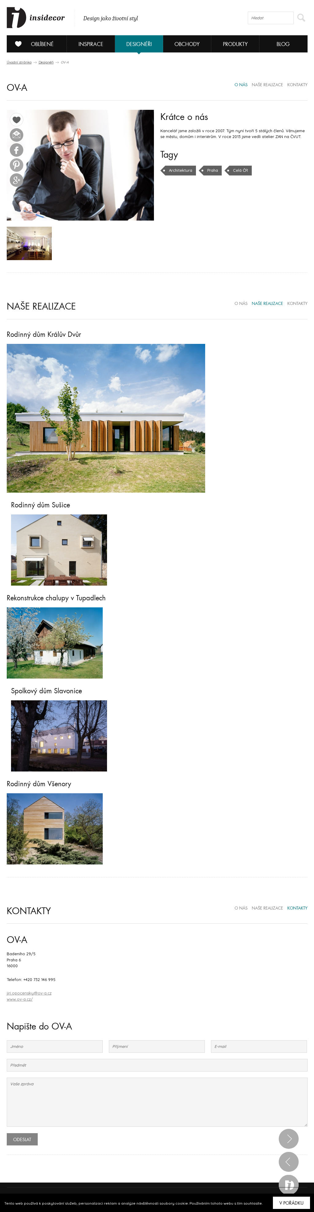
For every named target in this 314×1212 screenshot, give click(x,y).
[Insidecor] (36, 18)
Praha (212, 170)
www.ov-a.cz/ (20, 999)
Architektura (180, 170)
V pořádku (291, 1203)
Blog (283, 44)
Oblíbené (42, 44)
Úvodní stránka (19, 62)
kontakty (297, 85)
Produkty (235, 44)
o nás (241, 85)
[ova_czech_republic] (29, 243)
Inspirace (90, 44)
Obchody (187, 44)
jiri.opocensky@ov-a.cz (29, 993)
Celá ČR (240, 170)
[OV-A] (80, 165)
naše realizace (267, 85)
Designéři (139, 44)
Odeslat (22, 1139)
